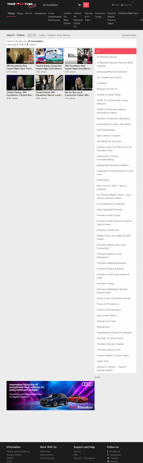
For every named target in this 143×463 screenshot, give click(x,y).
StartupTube (103, 326)
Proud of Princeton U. (108, 304)
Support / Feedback (84, 458)
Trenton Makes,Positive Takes (111, 18)
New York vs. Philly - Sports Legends (112, 187)
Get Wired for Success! (109, 141)
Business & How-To (107, 88)
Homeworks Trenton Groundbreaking (107, 158)
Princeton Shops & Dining (110, 268)
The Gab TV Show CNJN (110, 338)
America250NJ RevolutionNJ (112, 71)
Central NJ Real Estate (109, 94)
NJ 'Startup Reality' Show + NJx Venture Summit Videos (114, 196)
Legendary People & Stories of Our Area (115, 172)
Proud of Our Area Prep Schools (114, 298)
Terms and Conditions (18, 451)
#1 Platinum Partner (107, 57)
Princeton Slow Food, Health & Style (113, 276)
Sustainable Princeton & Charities (114, 332)
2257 (9, 461)
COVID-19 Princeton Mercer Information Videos (111, 111)
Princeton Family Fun (108, 230)
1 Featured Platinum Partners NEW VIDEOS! (115, 64)
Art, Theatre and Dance (109, 77)
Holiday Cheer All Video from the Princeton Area (114, 149)
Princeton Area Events (108, 215)
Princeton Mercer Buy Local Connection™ (111, 246)
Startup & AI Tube (89, 16)
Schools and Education (109, 309)
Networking (103, 180)
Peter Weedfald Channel (109, 209)
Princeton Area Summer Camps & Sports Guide (114, 223)
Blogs (20, 13)
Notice (77, 451)
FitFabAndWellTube (128, 13)
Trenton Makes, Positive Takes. (113, 355)
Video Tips (102, 361)
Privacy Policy (14, 454)
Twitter (113, 458)
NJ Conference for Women (111, 203)
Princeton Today (100, 15)
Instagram (115, 454)
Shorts (28, 13)
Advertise (45, 451)
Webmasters (46, 454)
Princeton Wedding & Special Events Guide (112, 291)
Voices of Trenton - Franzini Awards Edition (111, 368)
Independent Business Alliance (113, 165)
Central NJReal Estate (67, 18)
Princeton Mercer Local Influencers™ (109, 255)
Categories (40, 13)
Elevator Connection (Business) (113, 118)
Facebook (114, 451)
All (98, 51)
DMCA (10, 458)
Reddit (113, 461)
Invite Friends (47, 458)
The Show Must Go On (109, 349)
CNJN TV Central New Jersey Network (112, 102)
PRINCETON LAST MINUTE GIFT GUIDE (114, 237)
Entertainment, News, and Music (114, 124)
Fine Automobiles (106, 129)
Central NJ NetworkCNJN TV (78, 20)
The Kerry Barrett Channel (110, 344)
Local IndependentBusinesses (54, 16)
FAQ (76, 454)
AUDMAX (102, 83)
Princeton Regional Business (111, 263)
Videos (11, 13)
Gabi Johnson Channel (109, 135)
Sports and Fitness (107, 315)
